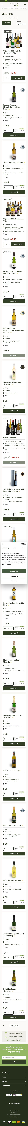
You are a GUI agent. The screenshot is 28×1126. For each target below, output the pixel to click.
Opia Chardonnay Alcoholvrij (9, 990)
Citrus (6, 172)
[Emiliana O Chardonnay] (14, 814)
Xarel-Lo (7, 499)
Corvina (14, 444)
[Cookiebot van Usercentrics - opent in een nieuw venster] (20, 544)
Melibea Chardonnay (11, 770)
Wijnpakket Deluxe (10, 437)
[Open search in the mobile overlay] (14, 8)
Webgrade (17, 1116)
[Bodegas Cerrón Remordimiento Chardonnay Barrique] (14, 317)
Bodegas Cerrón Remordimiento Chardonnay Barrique (13, 330)
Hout (14, 172)
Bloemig (7, 341)
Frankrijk (7, 277)
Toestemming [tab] (5, 547)
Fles (5, 130)
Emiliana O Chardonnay (12, 825)
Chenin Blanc (15, 279)
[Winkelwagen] (25, 4)
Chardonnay (8, 59)
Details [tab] (14, 547)
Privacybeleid (14, 1112)
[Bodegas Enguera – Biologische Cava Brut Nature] (14, 94)
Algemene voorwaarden (14, 1110)
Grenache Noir (20, 444)
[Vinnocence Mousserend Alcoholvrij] (14, 704)
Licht (12, 118)
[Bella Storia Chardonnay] (14, 869)
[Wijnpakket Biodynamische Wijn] (14, 208)
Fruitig (13, 63)
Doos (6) (16, 130)
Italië (11, 224)
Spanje (12, 56)
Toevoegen (17, 78)
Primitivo (13, 445)
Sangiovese (13, 229)
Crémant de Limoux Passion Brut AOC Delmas (13, 272)
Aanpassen (13, 576)
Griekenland (8, 608)
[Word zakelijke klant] (8, 1040)
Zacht (6, 174)
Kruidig (19, 231)
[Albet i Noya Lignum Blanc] (14, 151)
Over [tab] (23, 547)
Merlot (13, 59)
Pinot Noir (20, 227)
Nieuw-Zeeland (17, 441)
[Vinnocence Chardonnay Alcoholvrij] (14, 371)
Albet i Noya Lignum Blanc (13, 162)
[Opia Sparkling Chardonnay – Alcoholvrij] (14, 923)
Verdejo (18, 229)
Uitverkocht (14, 355)
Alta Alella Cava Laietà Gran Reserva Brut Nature (13, 490)
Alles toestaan (14, 571)
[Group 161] (22, 4)
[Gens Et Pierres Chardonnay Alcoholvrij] (14, 535)
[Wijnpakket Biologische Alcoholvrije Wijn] (14, 40)
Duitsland (7, 56)
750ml (6, 120)
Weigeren (14, 581)
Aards (6, 231)
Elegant (7, 63)
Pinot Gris (18, 59)
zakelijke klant (16, 1103)
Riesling (7, 61)
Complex (11, 231)
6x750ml (7, 68)
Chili (6, 829)
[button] (2, 4)
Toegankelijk (19, 63)
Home (4, 17)
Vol (22, 172)
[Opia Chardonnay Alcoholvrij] (14, 978)
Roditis (13, 611)
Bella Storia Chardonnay (12, 880)
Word (15, 1040)
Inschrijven (14, 1062)
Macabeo (14, 115)
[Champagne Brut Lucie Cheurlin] (14, 649)
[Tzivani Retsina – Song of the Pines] (14, 592)
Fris (10, 63)
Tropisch (7, 65)
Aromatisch (8, 614)
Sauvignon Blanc (14, 61)
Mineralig (7, 284)
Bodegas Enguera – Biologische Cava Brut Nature (11, 107)
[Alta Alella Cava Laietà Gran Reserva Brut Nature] (14, 478)
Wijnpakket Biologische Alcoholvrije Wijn (12, 52)
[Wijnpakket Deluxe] (14, 426)
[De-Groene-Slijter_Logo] (14, 4)
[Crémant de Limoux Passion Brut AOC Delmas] (14, 260)
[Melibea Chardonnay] (14, 759)
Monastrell (14, 227)
